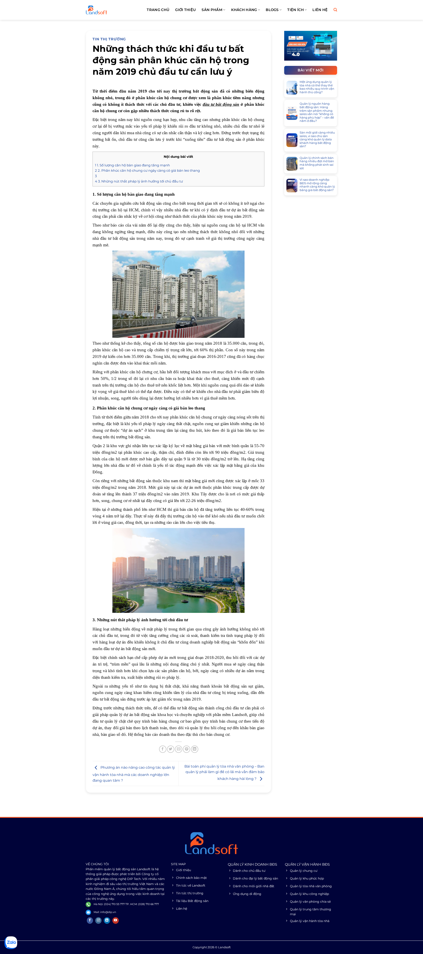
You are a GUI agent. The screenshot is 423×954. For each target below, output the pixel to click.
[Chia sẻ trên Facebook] (162, 749)
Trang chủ (158, 10)
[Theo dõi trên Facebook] (90, 920)
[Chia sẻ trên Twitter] (170, 749)
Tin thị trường (109, 39)
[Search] (335, 10)
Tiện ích (295, 10)
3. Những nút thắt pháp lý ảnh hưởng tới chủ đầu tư (139, 181)
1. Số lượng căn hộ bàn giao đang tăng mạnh (132, 165)
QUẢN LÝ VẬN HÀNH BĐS (307, 864)
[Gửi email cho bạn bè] (178, 749)
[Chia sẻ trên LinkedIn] (194, 749)
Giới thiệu (185, 10)
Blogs (272, 10)
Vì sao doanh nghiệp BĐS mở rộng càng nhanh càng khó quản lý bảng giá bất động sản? (317, 185)
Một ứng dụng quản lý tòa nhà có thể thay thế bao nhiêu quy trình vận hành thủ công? (317, 87)
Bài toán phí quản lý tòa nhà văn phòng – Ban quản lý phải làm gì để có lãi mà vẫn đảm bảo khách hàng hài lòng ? (224, 772)
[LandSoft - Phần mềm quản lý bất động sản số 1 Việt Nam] (108, 10)
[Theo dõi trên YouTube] (115, 920)
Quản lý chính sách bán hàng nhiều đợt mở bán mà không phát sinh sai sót (317, 163)
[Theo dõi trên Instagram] (98, 920)
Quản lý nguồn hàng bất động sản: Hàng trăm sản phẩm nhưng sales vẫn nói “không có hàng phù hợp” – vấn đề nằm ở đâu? (317, 112)
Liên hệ (320, 10)
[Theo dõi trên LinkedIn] (107, 920)
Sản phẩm (212, 10)
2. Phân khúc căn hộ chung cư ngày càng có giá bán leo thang (147, 170)
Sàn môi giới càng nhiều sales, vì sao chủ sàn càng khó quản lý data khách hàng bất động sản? (317, 139)
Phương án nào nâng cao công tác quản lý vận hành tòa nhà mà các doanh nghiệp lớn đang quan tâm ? (134, 774)
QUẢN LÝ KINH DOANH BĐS (252, 864)
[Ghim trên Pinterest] (186, 749)
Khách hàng (244, 10)
